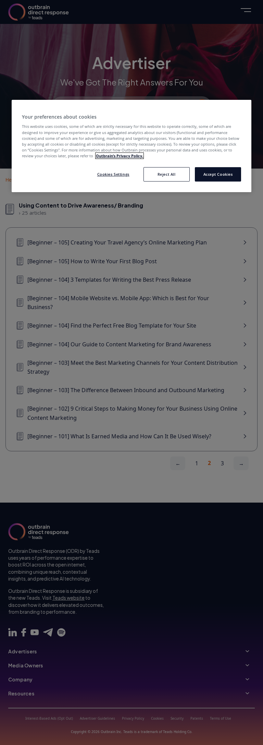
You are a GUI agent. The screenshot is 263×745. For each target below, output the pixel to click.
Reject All (167, 174)
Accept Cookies (218, 174)
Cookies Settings (113, 174)
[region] (131, 146)
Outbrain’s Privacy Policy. (119, 155)
